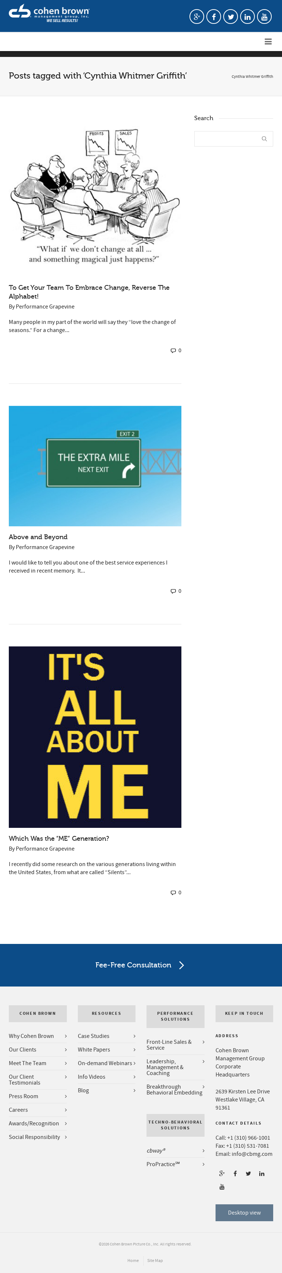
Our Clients (22, 1049)
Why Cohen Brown (31, 1036)
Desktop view (244, 1212)
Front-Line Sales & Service (169, 1045)
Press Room (23, 1096)
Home (133, 1260)
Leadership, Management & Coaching (165, 1067)
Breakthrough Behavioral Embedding (174, 1089)
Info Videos (91, 1077)
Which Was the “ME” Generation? (59, 838)
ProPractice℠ (163, 1164)
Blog (83, 1090)
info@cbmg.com (252, 1154)
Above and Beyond (38, 537)
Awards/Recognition (34, 1123)
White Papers (94, 1049)
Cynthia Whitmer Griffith (252, 76)
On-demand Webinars (105, 1063)
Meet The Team (27, 1063)
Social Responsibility (34, 1137)
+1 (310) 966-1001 (248, 1138)
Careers (18, 1110)
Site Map (155, 1260)
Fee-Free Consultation (133, 965)
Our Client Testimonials (24, 1079)
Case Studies (93, 1036)
